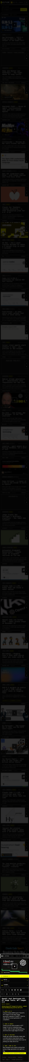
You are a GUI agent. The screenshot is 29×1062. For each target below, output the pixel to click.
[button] (14, 966)
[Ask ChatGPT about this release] (7, 994)
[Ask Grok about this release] (18, 994)
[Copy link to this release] (6, 990)
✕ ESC (25, 956)
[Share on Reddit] (18, 990)
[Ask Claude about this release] (10, 994)
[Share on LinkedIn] (15, 990)
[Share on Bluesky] (12, 990)
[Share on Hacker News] (21, 990)
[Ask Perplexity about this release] (15, 994)
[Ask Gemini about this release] (12, 994)
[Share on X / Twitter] (9, 990)
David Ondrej (6, 1004)
